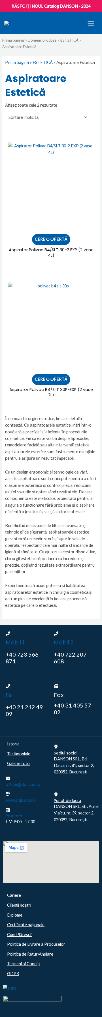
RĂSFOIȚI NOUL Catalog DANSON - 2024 (51, 6)
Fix (9, 695)
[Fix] (8, 686)
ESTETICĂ (69, 40)
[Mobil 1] (8, 633)
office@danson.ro (23, 784)
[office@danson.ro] (8, 778)
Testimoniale (18, 753)
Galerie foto (18, 763)
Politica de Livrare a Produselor (36, 944)
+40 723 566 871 (22, 657)
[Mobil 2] (56, 633)
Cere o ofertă (51, 239)
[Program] (8, 810)
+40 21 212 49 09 (24, 710)
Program (14, 816)
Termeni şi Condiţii (23, 963)
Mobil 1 (15, 642)
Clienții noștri (19, 905)
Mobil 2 (64, 642)
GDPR (13, 973)
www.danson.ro (20, 800)
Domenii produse (42, 40)
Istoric (13, 743)
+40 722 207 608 (70, 657)
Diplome (14, 915)
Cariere (14, 895)
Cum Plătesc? (19, 934)
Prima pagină (13, 40)
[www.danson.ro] (8, 794)
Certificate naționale (25, 924)
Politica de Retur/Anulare (30, 954)
